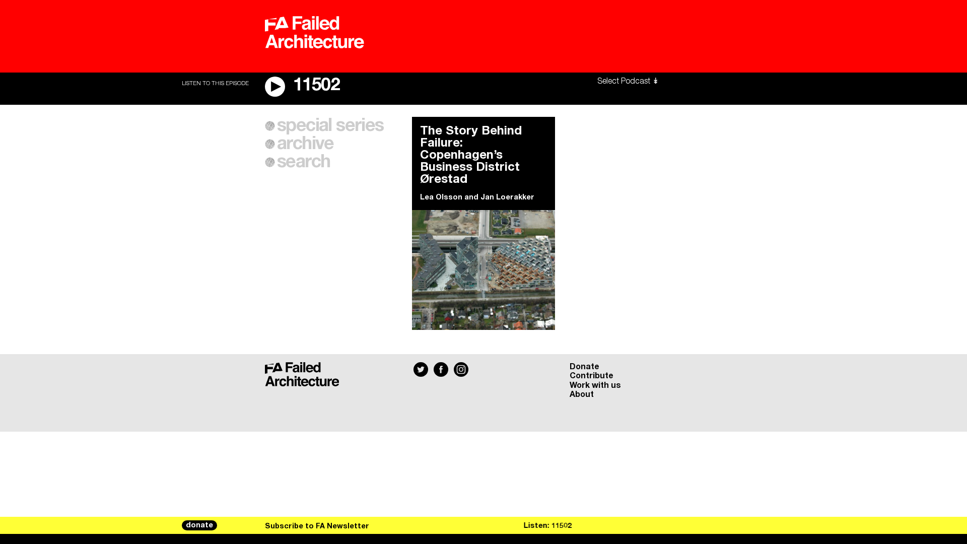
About (582, 394)
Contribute (591, 376)
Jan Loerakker (507, 197)
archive (305, 144)
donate (199, 525)
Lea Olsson (441, 197)
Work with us (595, 385)
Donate (584, 367)
